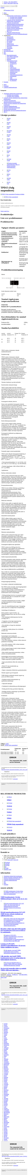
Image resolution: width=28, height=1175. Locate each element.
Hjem (5, 13)
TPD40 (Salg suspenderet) (11, 745)
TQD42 (9, 812)
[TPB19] (9, 797)
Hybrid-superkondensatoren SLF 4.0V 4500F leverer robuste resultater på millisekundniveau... (13, 913)
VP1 (8, 183)
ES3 (8, 175)
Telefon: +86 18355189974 (10, 2)
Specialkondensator (8, 51)
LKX (8, 144)
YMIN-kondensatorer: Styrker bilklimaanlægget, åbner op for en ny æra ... (14, 898)
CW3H (8, 132)
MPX (7, 743)
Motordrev (9, 46)
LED (8, 120)
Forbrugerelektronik (15, 69)
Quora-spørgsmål (11, 58)
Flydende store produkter (16, 17)
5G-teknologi (13, 80)
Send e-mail (3, 977)
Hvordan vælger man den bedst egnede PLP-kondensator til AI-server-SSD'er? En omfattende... (13, 930)
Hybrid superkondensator (13, 27)
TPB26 (9, 818)
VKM (8, 160)
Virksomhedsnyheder (12, 60)
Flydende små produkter (16, 18)
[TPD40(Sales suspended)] (14, 821)
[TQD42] (9, 809)
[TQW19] (9, 827)
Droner (11, 66)
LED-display (13, 68)
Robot (11, 65)
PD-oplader (10, 41)
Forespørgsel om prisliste (7, 849)
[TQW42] (9, 803)
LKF (8, 152)
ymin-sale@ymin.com (12, 859)
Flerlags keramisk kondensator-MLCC (13, 877)
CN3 (8, 171)
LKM (8, 148)
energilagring (13, 76)
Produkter (6, 86)
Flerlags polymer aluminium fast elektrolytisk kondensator (15, 29)
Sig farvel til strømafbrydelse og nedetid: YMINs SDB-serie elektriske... (13, 969)
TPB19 (9, 800)
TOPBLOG (15, 974)
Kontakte (6, 82)
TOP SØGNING (23, 974)
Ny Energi (9, 42)
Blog (5, 53)
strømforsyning (13, 72)
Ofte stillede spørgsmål (12, 56)
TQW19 (9, 830)
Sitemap (9, 974)
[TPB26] (9, 815)
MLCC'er (9, 31)
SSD (11, 77)
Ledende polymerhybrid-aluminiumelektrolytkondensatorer (12, 101)
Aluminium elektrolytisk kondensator (13, 93)
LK (8, 156)
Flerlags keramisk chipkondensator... (11, 166)
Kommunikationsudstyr (12, 45)
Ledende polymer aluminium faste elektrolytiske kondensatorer (15, 20)
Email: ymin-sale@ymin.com (11, 3)
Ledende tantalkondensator (13, 32)
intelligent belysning (15, 70)
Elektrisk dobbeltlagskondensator (15, 25)
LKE (8, 124)
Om (5, 52)
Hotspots (9, 59)
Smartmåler (9, 48)
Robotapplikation (11, 39)
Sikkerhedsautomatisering (16, 75)
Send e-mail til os (5, 211)
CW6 (8, 136)
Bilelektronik (10, 37)
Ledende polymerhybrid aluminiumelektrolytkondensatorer (15, 23)
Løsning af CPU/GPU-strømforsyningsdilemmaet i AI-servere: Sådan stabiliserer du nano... (13, 945)
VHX (8, 179)
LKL (8, 140)
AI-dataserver (10, 38)
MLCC (5, 112)
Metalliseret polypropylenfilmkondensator (17, 34)
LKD (8, 128)
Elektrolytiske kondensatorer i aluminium (17, 15)
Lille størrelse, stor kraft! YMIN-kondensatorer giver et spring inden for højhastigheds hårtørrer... (13, 957)
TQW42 (9, 806)
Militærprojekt (10, 44)
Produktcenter (7, 49)
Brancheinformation (12, 55)
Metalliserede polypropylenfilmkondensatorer (15, 110)
